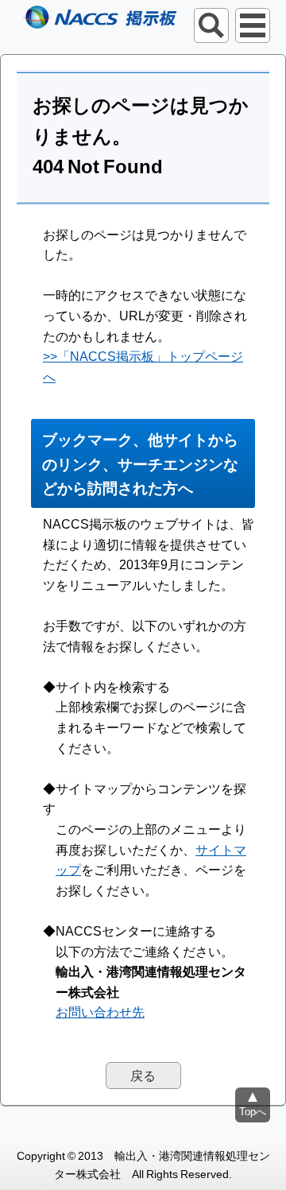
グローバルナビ (252, 25)
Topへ (252, 1110)
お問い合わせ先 (100, 1011)
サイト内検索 (211, 25)
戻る (143, 1074)
